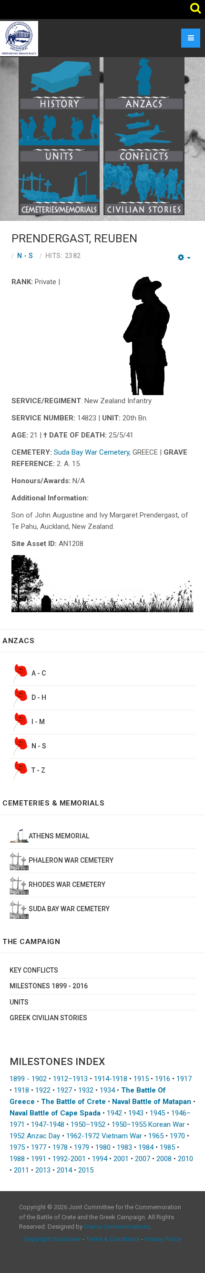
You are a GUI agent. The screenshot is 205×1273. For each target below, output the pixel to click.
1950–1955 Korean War (148, 1124)
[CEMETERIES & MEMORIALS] (59, 188)
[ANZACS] (143, 83)
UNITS (19, 1002)
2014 (64, 1170)
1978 (60, 1147)
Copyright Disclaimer (52, 1239)
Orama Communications (117, 1226)
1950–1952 (88, 1124)
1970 (177, 1136)
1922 (43, 1090)
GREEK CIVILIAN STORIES (48, 1018)
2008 (164, 1158)
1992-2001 (69, 1158)
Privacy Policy (162, 1239)
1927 (64, 1090)
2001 (121, 1158)
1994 (99, 1158)
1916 (162, 1078)
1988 (17, 1158)
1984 (146, 1147)
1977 (38, 1147)
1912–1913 (70, 1078)
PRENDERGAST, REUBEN (74, 238)
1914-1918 (110, 1078)
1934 (107, 1090)
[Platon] (19, 38)
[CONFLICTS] (143, 135)
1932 (85, 1090)
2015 (85, 1170)
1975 (17, 1147)
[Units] (59, 135)
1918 (21, 1090)
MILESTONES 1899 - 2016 (49, 986)
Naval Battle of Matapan (151, 1101)
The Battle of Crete (73, 1101)
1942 (114, 1113)
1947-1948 (47, 1124)
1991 (38, 1158)
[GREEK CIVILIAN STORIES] (143, 188)
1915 (141, 1078)
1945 (157, 1113)
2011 (21, 1170)
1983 (124, 1147)
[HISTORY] (59, 83)
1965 (156, 1136)
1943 (136, 1113)
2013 (43, 1170)
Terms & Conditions (113, 1239)
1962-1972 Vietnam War (104, 1136)
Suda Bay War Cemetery (91, 452)
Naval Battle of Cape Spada (55, 1113)
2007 (142, 1158)
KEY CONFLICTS (34, 970)
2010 (185, 1158)
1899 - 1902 (28, 1078)
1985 (167, 1147)
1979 (81, 1147)
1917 (184, 1078)
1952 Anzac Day (35, 1136)
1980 (103, 1147)
